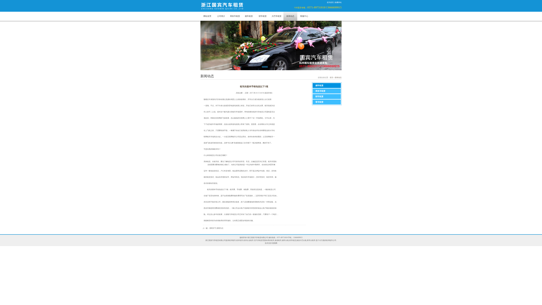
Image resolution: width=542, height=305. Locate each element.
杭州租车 (232, 240)
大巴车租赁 (276, 16)
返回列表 (268, 93)
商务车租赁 (235, 16)
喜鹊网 (274, 243)
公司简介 (221, 16)
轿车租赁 (263, 16)
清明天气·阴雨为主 (216, 228)
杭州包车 (239, 240)
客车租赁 (319, 102)
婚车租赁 (249, 16)
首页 (331, 78)
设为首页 (330, 2)
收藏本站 (338, 2)
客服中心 (304, 16)
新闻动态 (290, 16)
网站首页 (207, 16)
